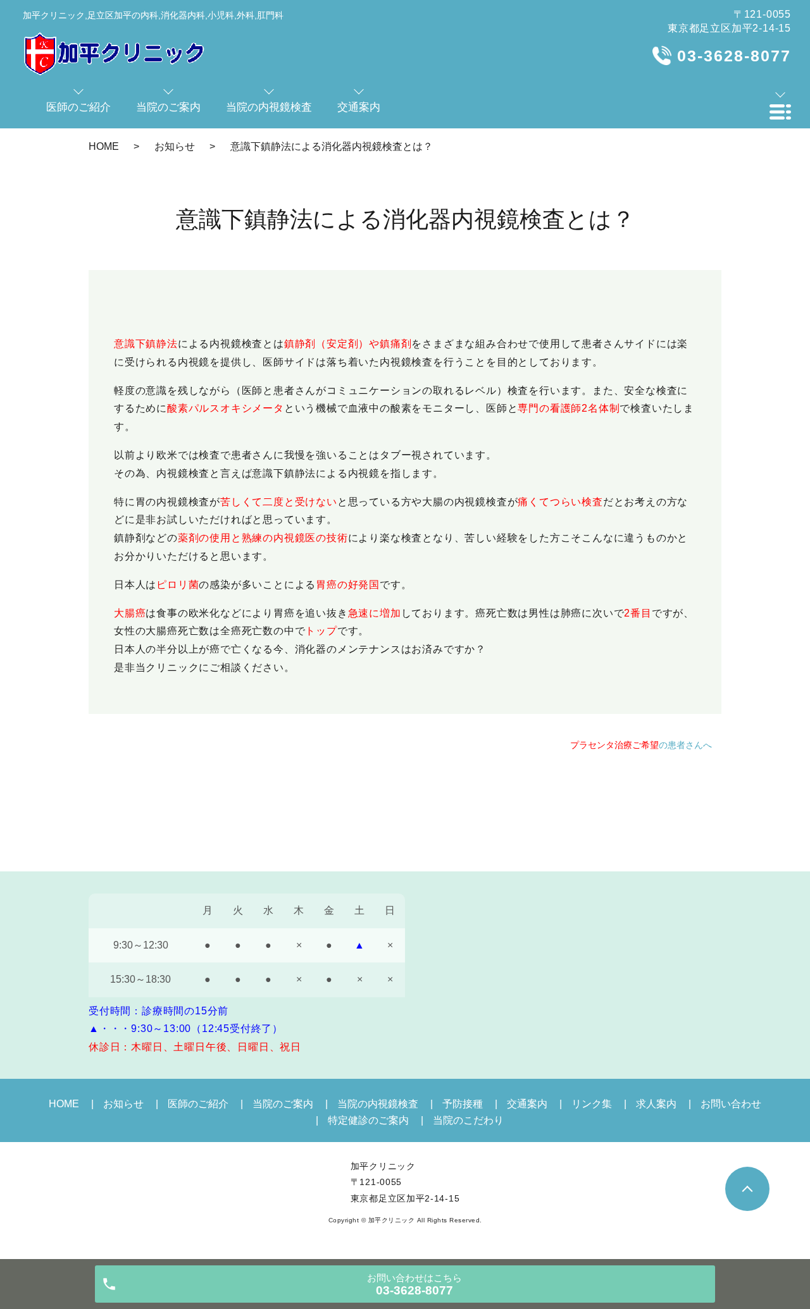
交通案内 (527, 1103)
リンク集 (591, 1103)
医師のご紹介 (198, 1103)
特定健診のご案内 (368, 1120)
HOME (104, 146)
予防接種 (462, 1103)
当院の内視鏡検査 (377, 1103)
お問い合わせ (731, 1103)
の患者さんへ (641, 745)
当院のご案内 (282, 1103)
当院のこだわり (468, 1120)
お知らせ (174, 146)
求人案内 (656, 1103)
